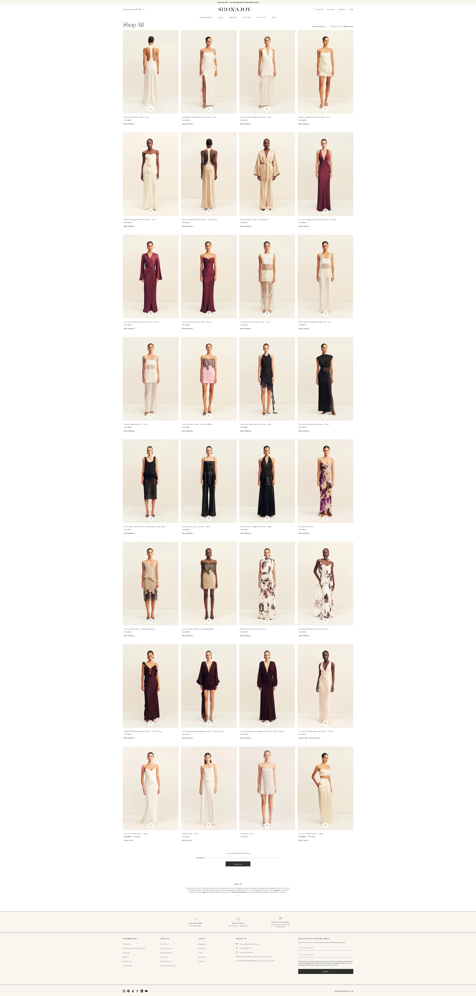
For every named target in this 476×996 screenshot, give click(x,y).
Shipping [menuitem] (126, 952)
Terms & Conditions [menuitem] (168, 965)
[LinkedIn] (142, 991)
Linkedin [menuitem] (201, 961)
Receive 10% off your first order (313, 939)
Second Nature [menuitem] (166, 952)
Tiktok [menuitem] (200, 952)
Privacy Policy (327, 965)
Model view (348, 26)
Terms (336, 965)
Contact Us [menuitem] (127, 944)
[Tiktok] (133, 991)
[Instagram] (124, 991)
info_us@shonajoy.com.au (249, 944)
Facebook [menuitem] (202, 957)
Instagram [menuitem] (202, 944)
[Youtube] (146, 991)
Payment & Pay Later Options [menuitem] (134, 948)
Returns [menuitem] (126, 957)
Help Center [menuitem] (127, 965)
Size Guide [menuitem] (127, 961)
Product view (335, 26)
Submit (325, 971)
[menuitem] (206, 17)
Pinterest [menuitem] (201, 948)
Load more (238, 864)
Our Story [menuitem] (164, 944)
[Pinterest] (128, 991)
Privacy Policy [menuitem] (165, 961)
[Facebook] (137, 991)
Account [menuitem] (331, 9)
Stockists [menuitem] (163, 957)
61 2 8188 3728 (245, 948)
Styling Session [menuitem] (166, 948)
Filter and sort (318, 26)
